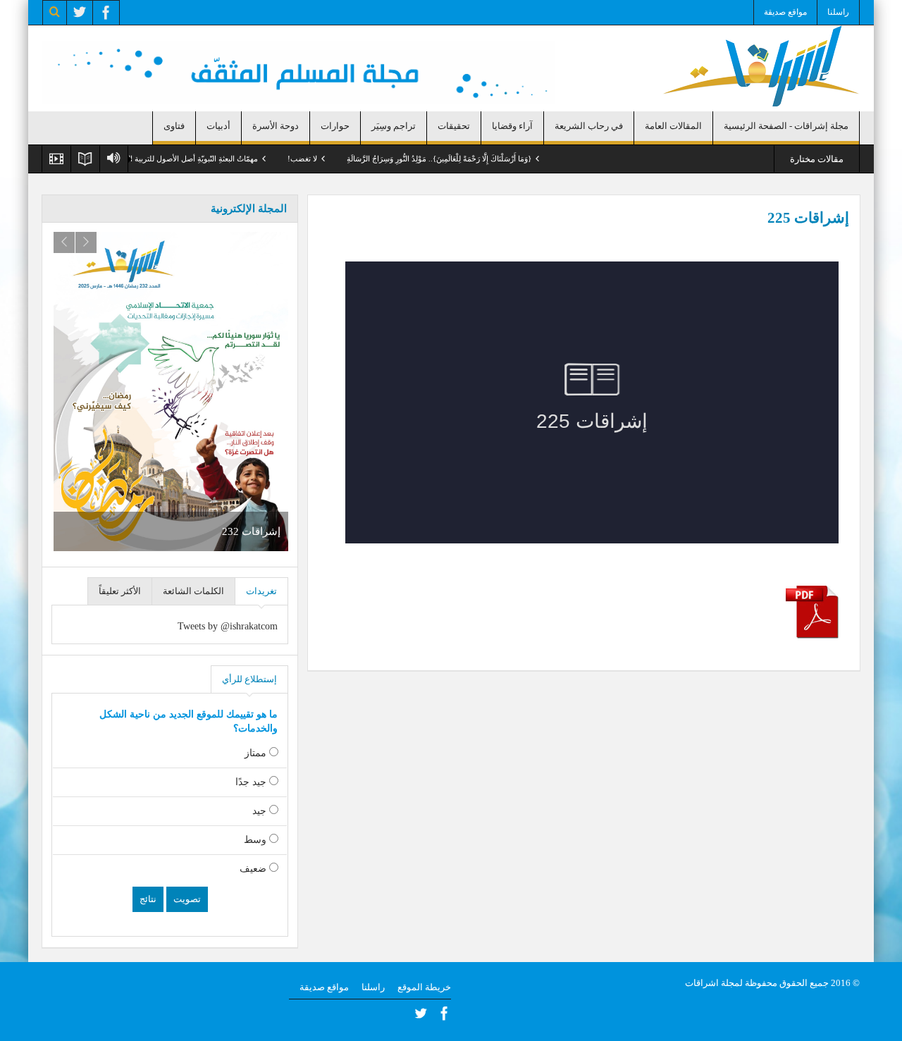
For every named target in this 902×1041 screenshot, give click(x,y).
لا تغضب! (330, 158)
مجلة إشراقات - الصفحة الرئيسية (786, 126)
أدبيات (218, 126)
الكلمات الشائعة (193, 591)
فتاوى (174, 126)
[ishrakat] (761, 65)
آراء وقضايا (512, 126)
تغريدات (261, 591)
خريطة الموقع (424, 987)
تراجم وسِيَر (393, 126)
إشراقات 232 (251, 531)
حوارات (335, 126)
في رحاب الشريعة (589, 126)
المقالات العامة (673, 126)
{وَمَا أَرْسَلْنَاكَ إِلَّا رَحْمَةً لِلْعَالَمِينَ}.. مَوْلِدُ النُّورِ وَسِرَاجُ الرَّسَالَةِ (466, 158)
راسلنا (838, 12)
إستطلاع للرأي (249, 679)
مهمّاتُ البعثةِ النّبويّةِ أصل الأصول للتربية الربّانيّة (212, 158)
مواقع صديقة (785, 12)
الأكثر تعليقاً (120, 591)
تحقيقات (454, 126)
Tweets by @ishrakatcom (228, 626)
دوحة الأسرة (275, 126)
